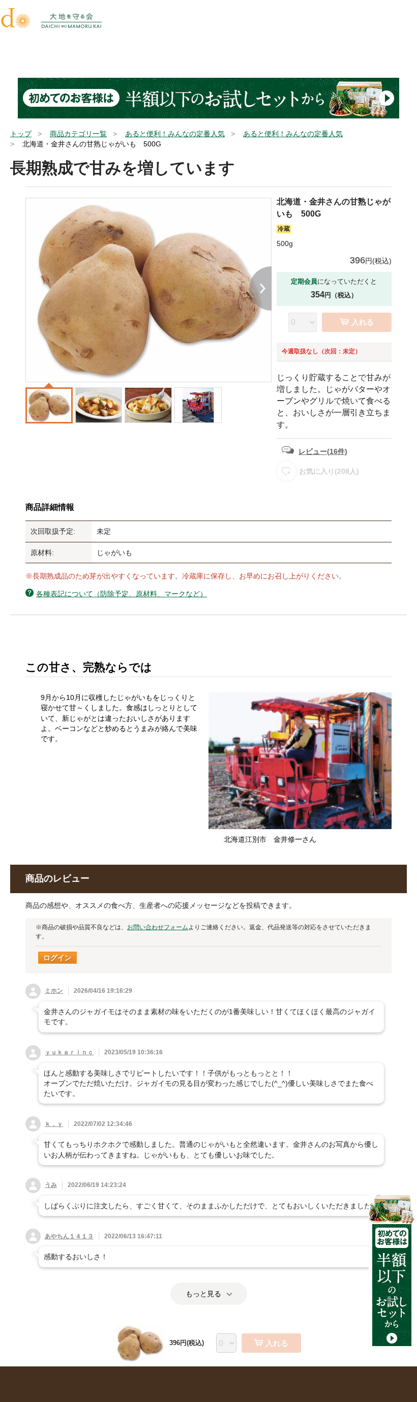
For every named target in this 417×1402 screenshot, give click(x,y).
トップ (21, 134)
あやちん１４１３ (69, 1236)
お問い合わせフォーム (157, 927)
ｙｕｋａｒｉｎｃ (69, 1052)
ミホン (54, 990)
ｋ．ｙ (54, 1123)
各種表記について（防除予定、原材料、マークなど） (121, 594)
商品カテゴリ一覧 (78, 134)
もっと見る (203, 1294)
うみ (51, 1184)
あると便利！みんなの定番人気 (175, 134)
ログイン (57, 958)
